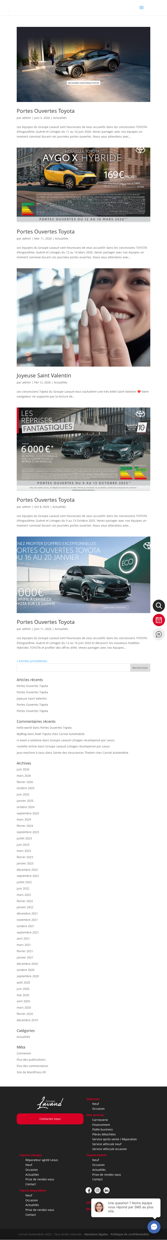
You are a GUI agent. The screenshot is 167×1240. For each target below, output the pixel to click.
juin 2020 (23, 989)
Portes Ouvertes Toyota (46, 110)
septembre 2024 (28, 813)
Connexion (24, 1053)
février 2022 (25, 901)
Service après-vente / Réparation (114, 1139)
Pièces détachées (104, 1134)
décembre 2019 (27, 1020)
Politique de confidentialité (130, 1234)
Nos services (95, 1115)
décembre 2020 (27, 964)
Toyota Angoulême (33, 1190)
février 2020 (25, 1014)
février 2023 (25, 857)
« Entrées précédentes (32, 661)
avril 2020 (23, 1001)
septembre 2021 (28, 932)
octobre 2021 (25, 926)
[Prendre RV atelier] (159, 620)
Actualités (60, 118)
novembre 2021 (27, 920)
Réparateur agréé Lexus (41, 1160)
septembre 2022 (28, 876)
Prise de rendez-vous (39, 1179)
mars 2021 (24, 945)
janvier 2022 (25, 907)
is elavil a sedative (29, 740)
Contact (30, 1184)
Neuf (95, 1104)
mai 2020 (23, 995)
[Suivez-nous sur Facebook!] (89, 1190)
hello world (24, 728)
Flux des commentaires (32, 1066)
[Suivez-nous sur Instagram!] (97, 1190)
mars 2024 (24, 819)
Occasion (98, 1109)
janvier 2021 (25, 957)
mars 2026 (24, 776)
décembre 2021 (27, 913)
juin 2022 (23, 888)
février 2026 (25, 782)
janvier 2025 (25, 801)
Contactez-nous (50, 1119)
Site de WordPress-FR (31, 1072)
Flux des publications (31, 1059)
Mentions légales (96, 1234)
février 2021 (25, 951)
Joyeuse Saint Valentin (44, 375)
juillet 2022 (24, 882)
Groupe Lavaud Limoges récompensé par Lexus (82, 740)
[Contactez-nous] (159, 634)
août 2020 (23, 982)
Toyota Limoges (31, 1155)
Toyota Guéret (96, 1155)
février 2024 (25, 826)
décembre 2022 (27, 870)
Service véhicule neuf (106, 1144)
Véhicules (93, 1099)
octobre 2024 (25, 807)
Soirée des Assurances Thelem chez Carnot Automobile (90, 753)
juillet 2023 (24, 838)
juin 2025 (23, 794)
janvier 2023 (25, 863)
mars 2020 (24, 1007)
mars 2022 (24, 895)
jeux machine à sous (31, 753)
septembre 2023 (28, 832)
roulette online (27, 746)
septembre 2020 (28, 976)
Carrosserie (100, 1120)
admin (26, 118)
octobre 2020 (25, 970)
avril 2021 (23, 938)
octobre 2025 (25, 788)
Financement (101, 1125)
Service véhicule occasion (109, 1149)
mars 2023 (24, 851)
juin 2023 (23, 845)
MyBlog (22, 734)
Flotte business (102, 1129)
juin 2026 (23, 769)
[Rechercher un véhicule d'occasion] (159, 606)
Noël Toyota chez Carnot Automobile (60, 734)
